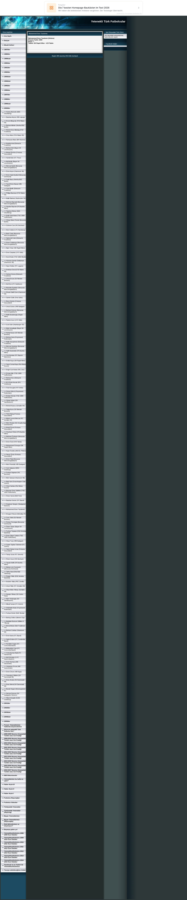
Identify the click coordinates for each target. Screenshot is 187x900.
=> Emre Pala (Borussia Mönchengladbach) (12, 459)
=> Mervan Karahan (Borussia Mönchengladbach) (14, 347)
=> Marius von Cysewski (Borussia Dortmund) (12, 568)
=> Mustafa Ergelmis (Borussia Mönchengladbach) (14, 288)
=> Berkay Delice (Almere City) (14, 617)
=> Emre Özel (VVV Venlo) (13, 442)
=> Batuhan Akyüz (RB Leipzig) (14, 117)
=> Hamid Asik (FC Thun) (12, 158)
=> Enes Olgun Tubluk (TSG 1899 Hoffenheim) (13, 536)
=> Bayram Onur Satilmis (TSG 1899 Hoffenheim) (14, 491)
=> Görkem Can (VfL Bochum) (14, 225)
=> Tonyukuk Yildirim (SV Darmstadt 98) (12, 676)
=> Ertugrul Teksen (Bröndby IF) (15, 514)
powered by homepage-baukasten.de (129, 13)
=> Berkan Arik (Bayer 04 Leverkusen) (12, 148)
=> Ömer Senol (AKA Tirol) (13, 496)
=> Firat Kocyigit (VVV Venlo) (13, 388)
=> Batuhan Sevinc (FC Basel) (14, 500)
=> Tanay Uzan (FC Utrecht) (13, 554)
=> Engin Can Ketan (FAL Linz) (14, 369)
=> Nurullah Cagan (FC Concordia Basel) (11, 644)
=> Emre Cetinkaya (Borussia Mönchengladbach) (14, 243)
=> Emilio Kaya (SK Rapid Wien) (14, 360)
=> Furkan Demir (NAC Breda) (14, 613)
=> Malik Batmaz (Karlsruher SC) (15, 198)
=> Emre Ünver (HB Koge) (13, 672)
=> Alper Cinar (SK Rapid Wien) (14, 248)
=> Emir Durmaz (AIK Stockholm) (11, 662)
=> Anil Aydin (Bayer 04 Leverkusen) (11, 162)
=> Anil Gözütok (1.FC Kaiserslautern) (11, 658)
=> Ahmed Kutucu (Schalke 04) (14, 406)
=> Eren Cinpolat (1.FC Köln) (13, 252)
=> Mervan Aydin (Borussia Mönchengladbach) (13, 166)
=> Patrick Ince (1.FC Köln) (13, 320)
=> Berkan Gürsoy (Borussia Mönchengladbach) (13, 311)
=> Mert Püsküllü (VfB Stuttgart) (14, 464)
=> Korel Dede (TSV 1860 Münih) (15, 257)
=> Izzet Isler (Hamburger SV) (14, 324)
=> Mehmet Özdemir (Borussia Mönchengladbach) (14, 437)
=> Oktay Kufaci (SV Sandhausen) (11, 401)
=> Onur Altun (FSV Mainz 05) (14, 135)
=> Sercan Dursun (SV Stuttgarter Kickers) (11, 694)
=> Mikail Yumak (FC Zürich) (13, 604)
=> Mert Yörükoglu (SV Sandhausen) (11, 599)
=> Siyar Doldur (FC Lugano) (13, 266)
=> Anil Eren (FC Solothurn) (13, 284)
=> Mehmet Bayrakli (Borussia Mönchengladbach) (14, 203)
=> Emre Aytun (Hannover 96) (14, 171)
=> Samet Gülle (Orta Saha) (13, 297)
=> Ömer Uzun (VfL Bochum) (14, 559)
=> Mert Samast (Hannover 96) (14, 478)
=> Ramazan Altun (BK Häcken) (14, 140)
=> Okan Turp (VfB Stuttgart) (13, 541)
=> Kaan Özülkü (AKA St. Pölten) (15, 451)
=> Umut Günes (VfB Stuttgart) (14, 306)
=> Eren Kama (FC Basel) (12, 635)
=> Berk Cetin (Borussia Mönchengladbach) (12, 234)
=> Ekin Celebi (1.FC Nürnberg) (14, 230)
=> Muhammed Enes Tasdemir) (14, 509)
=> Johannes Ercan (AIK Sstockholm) (12, 667)
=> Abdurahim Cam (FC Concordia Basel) (12, 649)
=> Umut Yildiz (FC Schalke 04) (14, 586)
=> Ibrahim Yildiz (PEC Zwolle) (14, 581)
